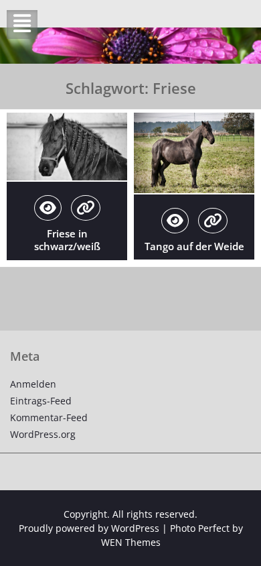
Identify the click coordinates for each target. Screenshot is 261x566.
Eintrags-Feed (41, 400)
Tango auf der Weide (194, 246)
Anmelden (33, 384)
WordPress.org (43, 434)
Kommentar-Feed (49, 417)
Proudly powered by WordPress (89, 528)
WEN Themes (131, 542)
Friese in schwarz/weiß (67, 240)
